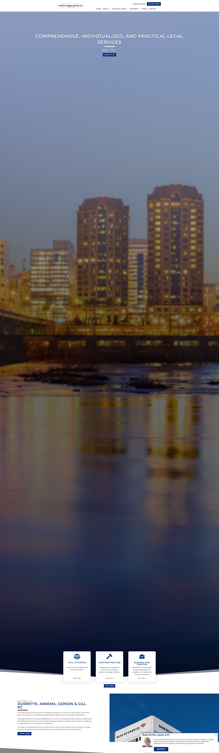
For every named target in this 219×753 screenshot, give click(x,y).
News (144, 8)
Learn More (77, 678)
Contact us (74, 727)
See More (109, 686)
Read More (161, 749)
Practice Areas (119, 8)
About (106, 8)
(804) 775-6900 (140, 4)
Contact (152, 9)
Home (98, 8)
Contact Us (109, 55)
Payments (134, 8)
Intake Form (154, 4)
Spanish (112, 50)
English (105, 50)
